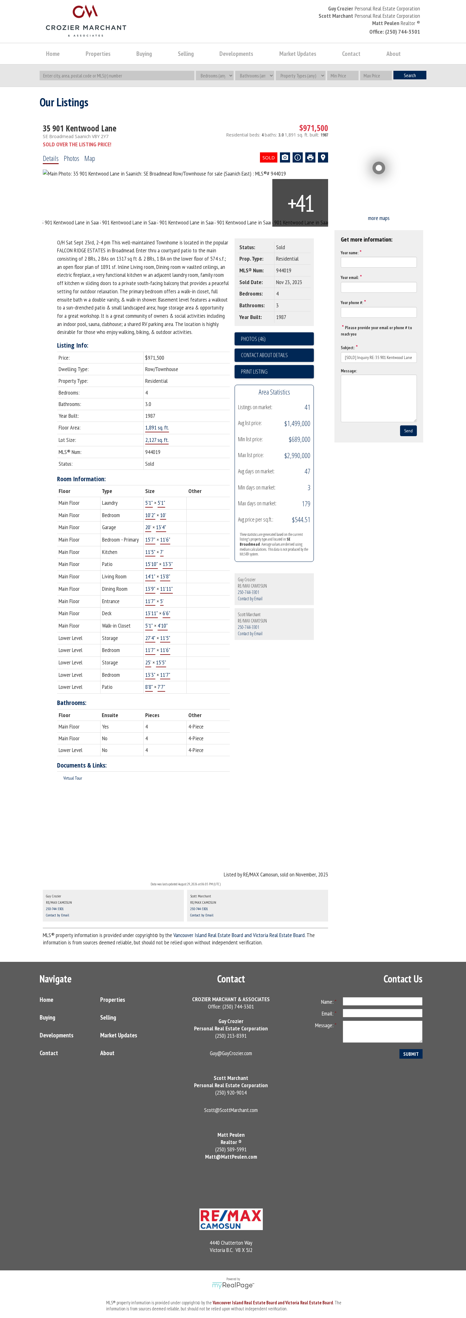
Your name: (350, 253)
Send (408, 431)
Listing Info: (72, 345)
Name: (328, 1001)
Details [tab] (51, 158)
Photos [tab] (71, 158)
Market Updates (118, 1035)
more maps (379, 218)
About (107, 1053)
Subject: (348, 347)
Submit (411, 1054)
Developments (57, 1035)
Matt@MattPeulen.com (231, 1156)
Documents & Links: (82, 765)
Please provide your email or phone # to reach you (376, 331)
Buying (47, 1017)
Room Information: (81, 479)
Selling (108, 1017)
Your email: (350, 277)
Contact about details (264, 355)
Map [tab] (89, 158)
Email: (328, 1013)
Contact (351, 54)
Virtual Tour (72, 778)
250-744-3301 (248, 592)
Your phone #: (352, 302)
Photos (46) (253, 339)
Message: (349, 371)
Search (410, 75)
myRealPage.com (233, 1285)
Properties (112, 999)
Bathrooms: (72, 702)
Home (53, 54)
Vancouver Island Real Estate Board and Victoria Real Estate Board (239, 935)
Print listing (254, 371)
